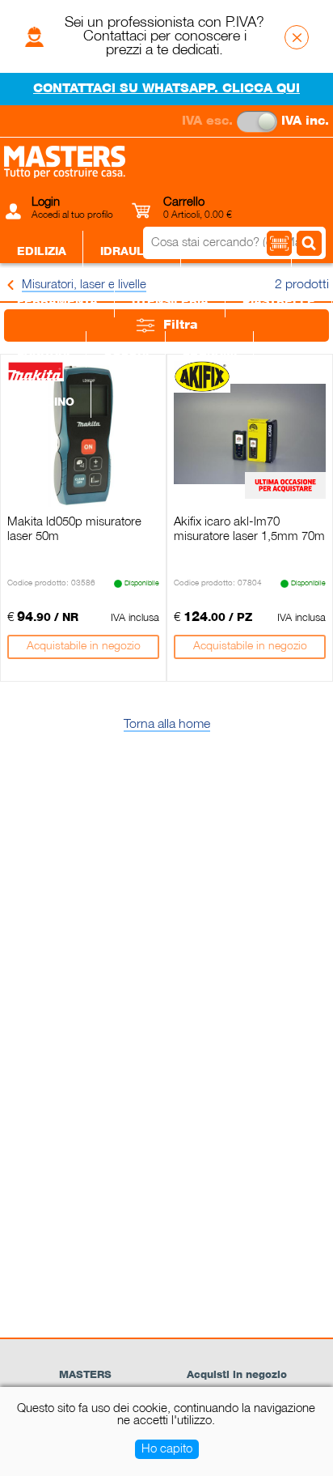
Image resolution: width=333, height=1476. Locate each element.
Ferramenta (57, 302)
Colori (126, 352)
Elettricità (236, 252)
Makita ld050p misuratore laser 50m (74, 529)
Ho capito (166, 1449)
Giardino (45, 402)
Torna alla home (167, 724)
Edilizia (41, 252)
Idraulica (132, 252)
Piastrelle (278, 302)
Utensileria (170, 302)
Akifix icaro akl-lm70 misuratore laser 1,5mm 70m (249, 529)
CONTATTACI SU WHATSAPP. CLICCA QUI (166, 89)
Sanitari (43, 352)
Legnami (210, 352)
